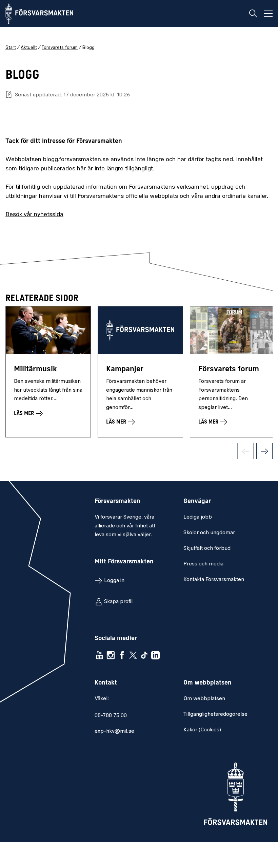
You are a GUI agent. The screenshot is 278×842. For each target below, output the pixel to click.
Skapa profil (118, 601)
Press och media (203, 564)
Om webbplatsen (204, 698)
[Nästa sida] (264, 451)
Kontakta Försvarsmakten (213, 579)
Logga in (114, 580)
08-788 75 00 (111, 715)
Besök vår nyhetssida (34, 215)
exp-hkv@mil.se (114, 731)
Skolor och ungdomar (209, 533)
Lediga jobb (197, 517)
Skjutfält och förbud (207, 548)
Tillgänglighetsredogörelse (215, 714)
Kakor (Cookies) (202, 730)
